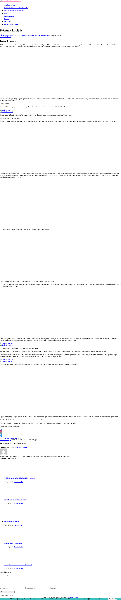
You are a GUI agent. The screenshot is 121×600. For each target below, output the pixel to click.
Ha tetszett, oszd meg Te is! (12, 438)
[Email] (60, 433)
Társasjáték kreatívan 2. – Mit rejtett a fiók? (18, 565)
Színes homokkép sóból (11, 521)
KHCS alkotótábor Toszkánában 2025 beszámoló (19, 478)
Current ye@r (4, 595)
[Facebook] (60, 429)
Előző (2, 37)
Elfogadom (111, 599)
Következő (7, 37)
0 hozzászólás (18, 482)
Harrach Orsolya (5, 440)
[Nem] (116, 599)
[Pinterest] (60, 431)
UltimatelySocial (73, 597)
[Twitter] (60, 435)
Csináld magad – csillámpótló (13, 543)
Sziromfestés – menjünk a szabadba (15, 500)
